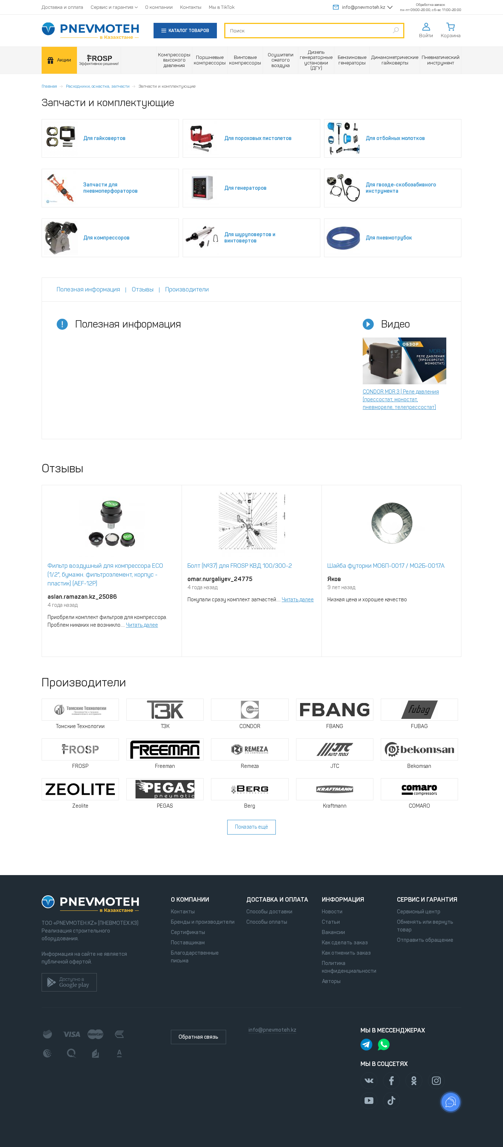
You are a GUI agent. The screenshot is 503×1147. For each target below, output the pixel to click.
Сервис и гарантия (112, 7)
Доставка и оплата (62, 7)
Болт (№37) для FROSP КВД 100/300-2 (239, 565)
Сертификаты (188, 932)
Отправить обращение (425, 940)
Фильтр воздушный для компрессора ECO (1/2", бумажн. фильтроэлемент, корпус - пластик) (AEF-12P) (105, 574)
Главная (49, 86)
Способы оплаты (266, 922)
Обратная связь (198, 1037)
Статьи (331, 922)
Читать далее (142, 625)
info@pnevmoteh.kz (363, 7)
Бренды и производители (203, 922)
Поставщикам (188, 943)
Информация (343, 899)
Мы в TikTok (222, 7)
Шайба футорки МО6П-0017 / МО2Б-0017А (385, 565)
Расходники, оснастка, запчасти (98, 86)
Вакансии (333, 932)
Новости (332, 912)
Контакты (190, 7)
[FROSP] (99, 60)
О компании (159, 7)
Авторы (331, 981)
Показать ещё (251, 827)
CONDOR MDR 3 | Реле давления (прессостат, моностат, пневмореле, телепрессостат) (401, 399)
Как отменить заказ (346, 953)
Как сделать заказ (345, 943)
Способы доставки (269, 912)
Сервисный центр (418, 912)
